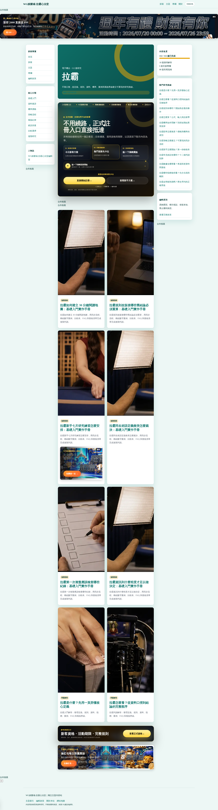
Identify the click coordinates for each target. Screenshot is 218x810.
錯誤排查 (32, 125)
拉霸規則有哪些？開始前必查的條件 (174, 110)
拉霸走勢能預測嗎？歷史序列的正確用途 (174, 183)
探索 (162, 4)
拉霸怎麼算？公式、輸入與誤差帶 (174, 117)
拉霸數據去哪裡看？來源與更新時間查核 (174, 165)
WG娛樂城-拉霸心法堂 (36, 4)
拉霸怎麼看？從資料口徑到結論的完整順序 (174, 101)
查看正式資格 (136, 733)
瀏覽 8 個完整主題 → (70, 92)
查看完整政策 (165, 215)
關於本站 (50, 801)
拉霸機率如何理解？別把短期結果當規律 (174, 124)
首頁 (30, 57)
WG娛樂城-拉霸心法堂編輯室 (40, 158)
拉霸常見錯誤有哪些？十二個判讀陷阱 (174, 157)
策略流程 (32, 114)
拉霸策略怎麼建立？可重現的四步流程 (174, 142)
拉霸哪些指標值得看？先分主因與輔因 (174, 174)
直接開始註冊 (84, 180)
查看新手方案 (127, 180)
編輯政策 (32, 78)
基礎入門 (32, 98)
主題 (168, 4)
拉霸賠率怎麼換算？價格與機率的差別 (174, 133)
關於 (181, 4)
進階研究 (32, 136)
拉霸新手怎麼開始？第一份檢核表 (174, 149)
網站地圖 (61, 801)
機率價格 (32, 109)
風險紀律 (32, 120)
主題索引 (30, 801)
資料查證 (32, 104)
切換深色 (190, 4)
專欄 (174, 4)
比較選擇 (32, 131)
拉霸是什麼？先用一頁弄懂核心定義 (174, 92)
